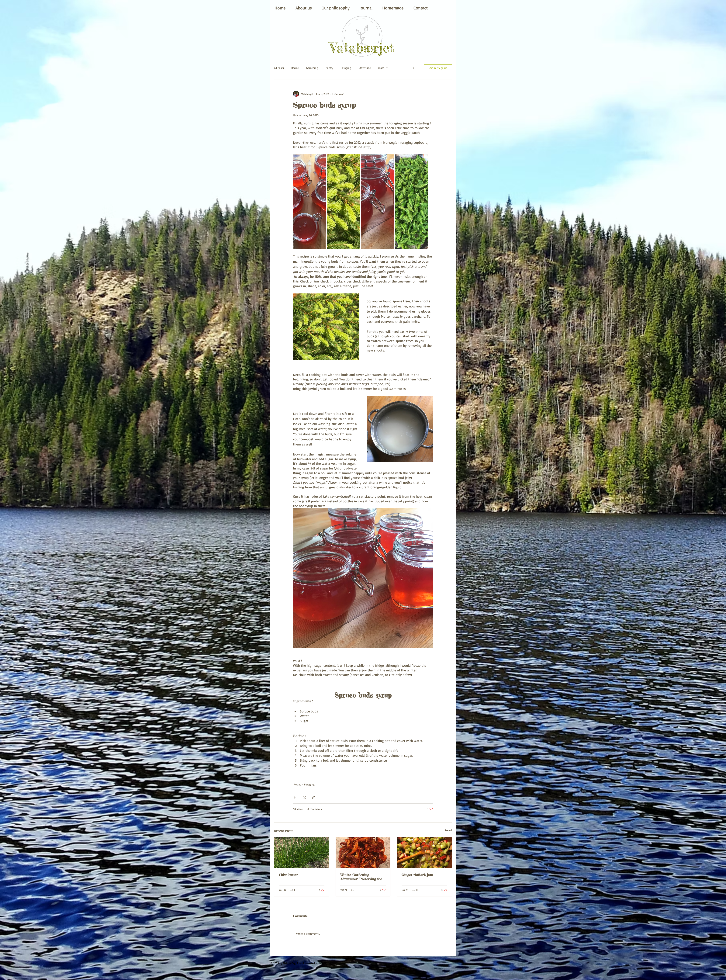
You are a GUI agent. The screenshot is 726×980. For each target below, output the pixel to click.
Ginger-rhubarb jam (417, 875)
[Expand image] (309, 201)
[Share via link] (313, 797)
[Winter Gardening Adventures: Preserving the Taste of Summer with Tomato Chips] (363, 852)
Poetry (329, 67)
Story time (365, 67)
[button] (393, 8)
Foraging (346, 67)
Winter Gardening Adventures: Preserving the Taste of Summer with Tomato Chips (361, 877)
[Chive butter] (301, 852)
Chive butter (288, 875)
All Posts (279, 67)
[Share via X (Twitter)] (304, 797)
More (381, 67)
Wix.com (327, 963)
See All (448, 830)
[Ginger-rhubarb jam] (424, 852)
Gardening (312, 67)
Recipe (295, 67)
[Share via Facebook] (295, 797)
